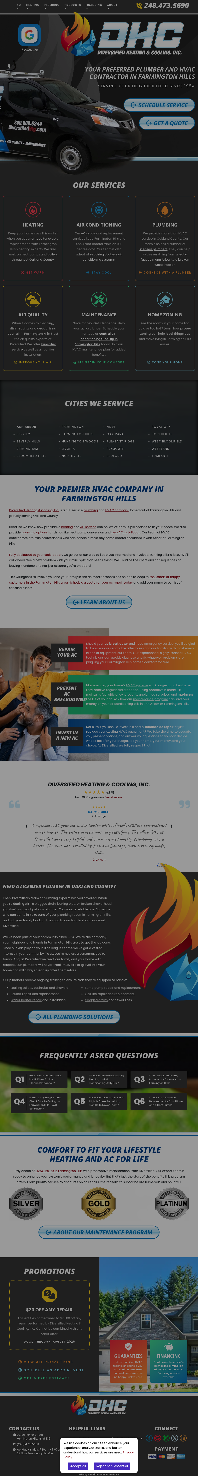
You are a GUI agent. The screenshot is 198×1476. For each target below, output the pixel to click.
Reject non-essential (112, 1466)
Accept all (78, 1466)
